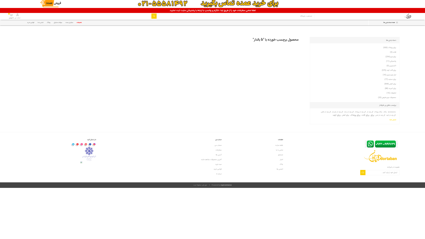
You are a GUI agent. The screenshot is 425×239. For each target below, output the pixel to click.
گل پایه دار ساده (349, 112)
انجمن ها (280, 169)
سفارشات (218, 150)
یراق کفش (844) (390, 84)
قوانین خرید (218, 169)
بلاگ (281, 164)
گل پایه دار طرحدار (337, 112)
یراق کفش (345, 115)
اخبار (281, 159)
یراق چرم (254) (390, 56)
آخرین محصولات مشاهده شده (211, 159)
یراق (372, 115)
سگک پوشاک (378, 112)
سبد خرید (218, 164)
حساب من (17, 18)
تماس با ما (279, 150)
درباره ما (219, 174)
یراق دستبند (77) (390, 79)
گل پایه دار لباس (380, 115)
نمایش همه (392, 120)
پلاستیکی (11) (391, 61)
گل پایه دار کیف (391, 115)
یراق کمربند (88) (390, 88)
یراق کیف (337, 115)
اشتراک (362, 172)
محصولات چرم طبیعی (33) (387, 97)
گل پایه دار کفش (326, 112)
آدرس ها (219, 154)
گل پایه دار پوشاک (360, 112)
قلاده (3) (393, 52)
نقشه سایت (279, 145)
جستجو (154, 16)
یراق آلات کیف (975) (389, 70)
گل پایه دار (370, 112)
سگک (385, 112)
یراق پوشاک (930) (389, 47)
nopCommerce (226, 185)
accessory (392, 112)
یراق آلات (365, 115)
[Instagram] (94, 144)
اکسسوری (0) (391, 65)
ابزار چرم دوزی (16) (389, 74)
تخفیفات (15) (391, 93)
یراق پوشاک (355, 115)
